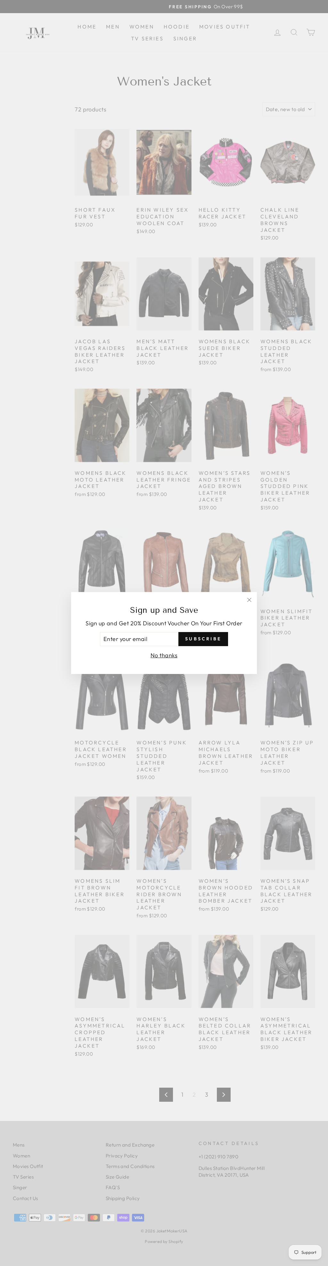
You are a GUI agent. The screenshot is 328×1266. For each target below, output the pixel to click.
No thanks (164, 655)
